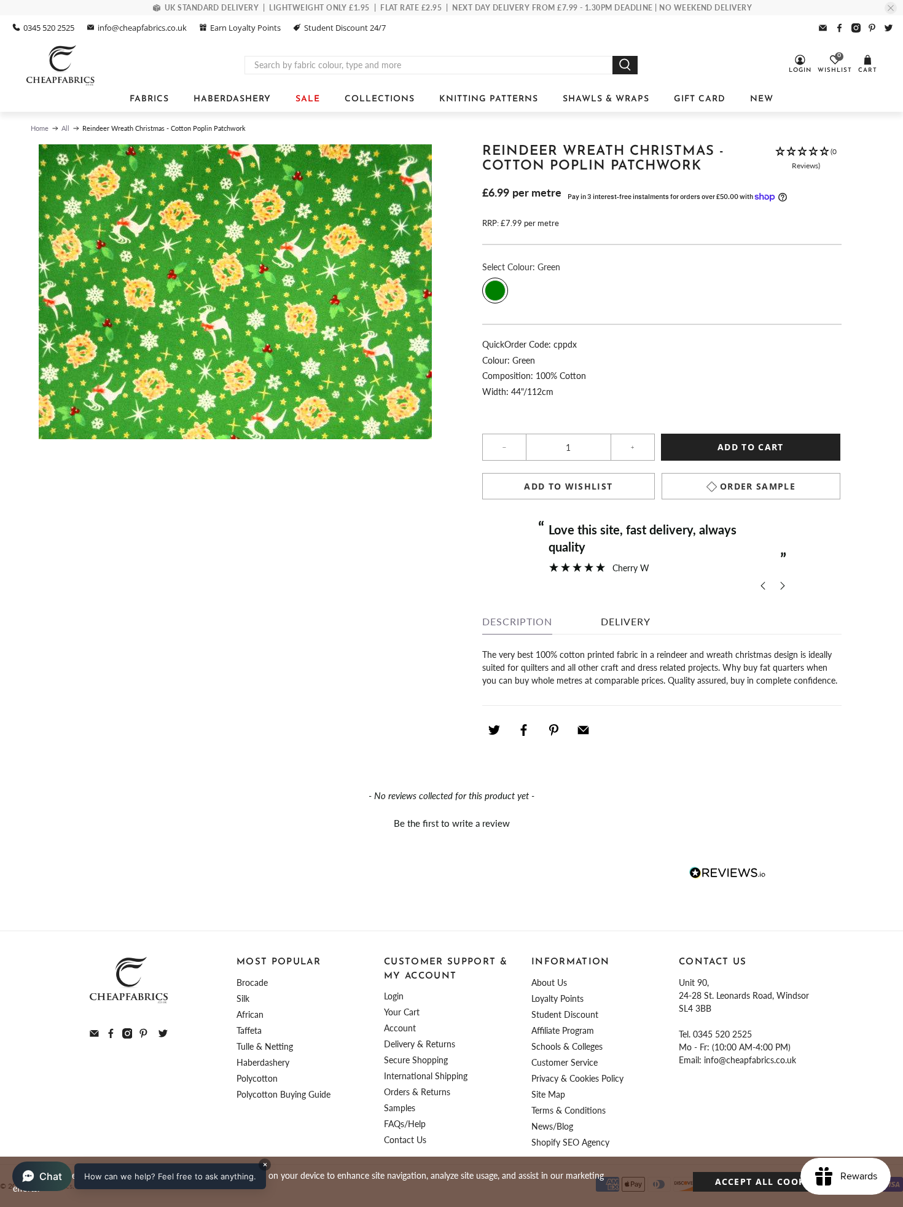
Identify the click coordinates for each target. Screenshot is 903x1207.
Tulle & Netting (265, 1046)
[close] (891, 8)
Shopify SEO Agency (570, 1142)
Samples (399, 1108)
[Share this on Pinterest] (553, 729)
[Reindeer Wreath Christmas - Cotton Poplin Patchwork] (235, 291)
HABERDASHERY (232, 99)
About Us (549, 982)
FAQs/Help (405, 1124)
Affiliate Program (562, 1030)
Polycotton (257, 1078)
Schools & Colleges (567, 1046)
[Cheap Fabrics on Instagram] (856, 28)
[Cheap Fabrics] (61, 65)
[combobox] (428, 65)
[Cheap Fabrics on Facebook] (839, 28)
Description (517, 621)
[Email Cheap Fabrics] (823, 28)
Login (394, 996)
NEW (761, 99)
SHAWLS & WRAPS (606, 99)
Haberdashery (263, 1062)
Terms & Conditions (568, 1110)
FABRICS (149, 99)
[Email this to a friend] (583, 729)
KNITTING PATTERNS (488, 99)
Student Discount (564, 1014)
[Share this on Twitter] (494, 729)
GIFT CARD (699, 99)
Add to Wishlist (568, 486)
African (250, 1014)
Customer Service (564, 1062)
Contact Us (405, 1140)
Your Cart (402, 1012)
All (65, 128)
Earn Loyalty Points (245, 27)
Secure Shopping (416, 1060)
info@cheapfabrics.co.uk (142, 27)
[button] (806, 165)
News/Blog (552, 1126)
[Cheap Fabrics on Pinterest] (872, 28)
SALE (307, 99)
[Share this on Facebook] (524, 729)
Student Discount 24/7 (345, 27)
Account (400, 1028)
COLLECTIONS (380, 99)
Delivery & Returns (419, 1044)
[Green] (495, 290)
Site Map (548, 1094)
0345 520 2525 (48, 27)
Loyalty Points (557, 998)
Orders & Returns (417, 1092)
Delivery (626, 621)
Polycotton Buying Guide (283, 1094)
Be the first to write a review (452, 823)
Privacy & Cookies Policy (577, 1078)
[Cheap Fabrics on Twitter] (888, 28)
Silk (243, 998)
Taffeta (249, 1030)
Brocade (252, 982)
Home (40, 128)
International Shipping (425, 1076)
